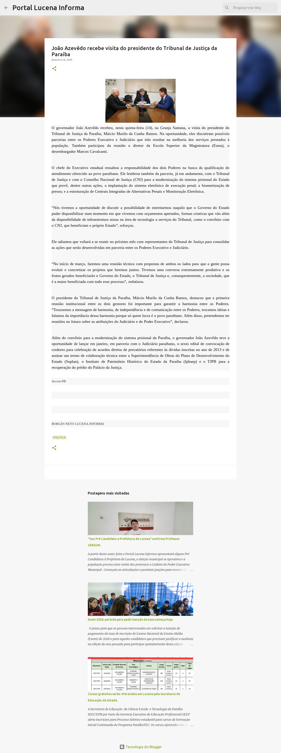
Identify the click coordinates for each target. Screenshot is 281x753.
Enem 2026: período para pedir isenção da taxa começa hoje (130, 619)
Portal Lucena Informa (48, 7)
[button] (54, 69)
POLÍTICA (59, 437)
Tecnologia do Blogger (143, 747)
